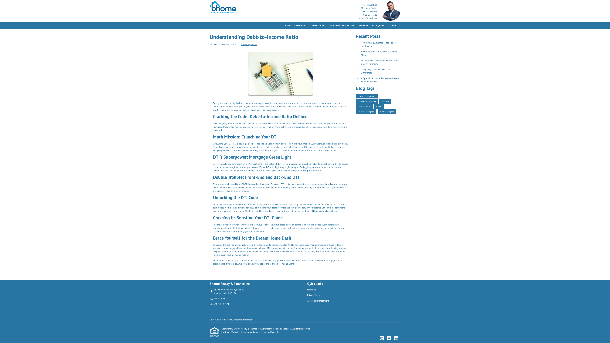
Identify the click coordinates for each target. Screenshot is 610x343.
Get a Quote (378, 25)
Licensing (311, 289)
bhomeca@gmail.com (367, 18)
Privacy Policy (313, 295)
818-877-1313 (370, 14)
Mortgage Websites (231, 332)
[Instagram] (382, 338)
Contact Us (394, 25)
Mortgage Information (342, 25)
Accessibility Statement (318, 300)
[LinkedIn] (396, 338)
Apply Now (299, 25)
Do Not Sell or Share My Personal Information (232, 319)
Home (287, 25)
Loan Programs (317, 25)
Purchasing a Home (249, 44)
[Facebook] (389, 338)
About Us (363, 25)
